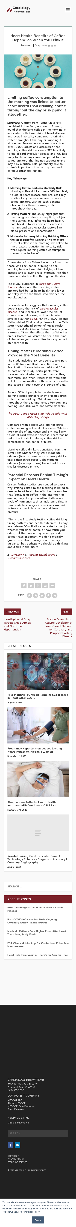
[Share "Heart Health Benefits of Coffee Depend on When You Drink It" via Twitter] (30, 585)
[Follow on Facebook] (10, 1145)
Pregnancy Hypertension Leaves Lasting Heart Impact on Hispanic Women (34, 750)
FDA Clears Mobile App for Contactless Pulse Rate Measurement (38, 944)
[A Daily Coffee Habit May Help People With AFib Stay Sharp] (38, 415)
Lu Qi (33, 319)
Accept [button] (38, 1219)
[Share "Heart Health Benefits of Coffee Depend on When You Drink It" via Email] (45, 585)
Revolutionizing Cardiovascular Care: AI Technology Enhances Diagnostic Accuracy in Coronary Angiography (38, 859)
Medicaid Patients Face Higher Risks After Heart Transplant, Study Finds (36, 932)
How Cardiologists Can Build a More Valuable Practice (35, 909)
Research (26, 45)
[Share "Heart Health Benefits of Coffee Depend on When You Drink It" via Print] (52, 585)
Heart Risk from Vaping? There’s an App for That (37, 955)
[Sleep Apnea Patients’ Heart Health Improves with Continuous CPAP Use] (38, 779)
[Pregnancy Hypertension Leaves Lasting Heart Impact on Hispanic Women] (38, 725)
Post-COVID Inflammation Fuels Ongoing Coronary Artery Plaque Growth (32, 921)
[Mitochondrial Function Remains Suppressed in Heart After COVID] (38, 671)
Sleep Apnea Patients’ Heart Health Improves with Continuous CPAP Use (31, 804)
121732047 (17, 555)
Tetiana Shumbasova (41, 555)
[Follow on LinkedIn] (17, 1145)
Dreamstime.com (19, 558)
